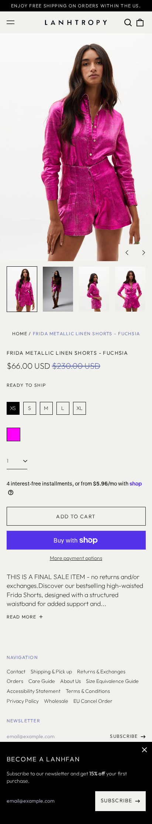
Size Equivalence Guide (112, 681)
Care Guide (41, 681)
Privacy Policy (23, 701)
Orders (15, 681)
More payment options (76, 558)
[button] (128, 22)
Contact (16, 671)
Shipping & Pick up (51, 671)
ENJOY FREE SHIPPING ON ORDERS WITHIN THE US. (76, 5)
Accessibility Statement (34, 691)
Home (19, 333)
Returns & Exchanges (101, 671)
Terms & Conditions (88, 691)
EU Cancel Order (93, 701)
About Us (70, 681)
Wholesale (56, 701)
